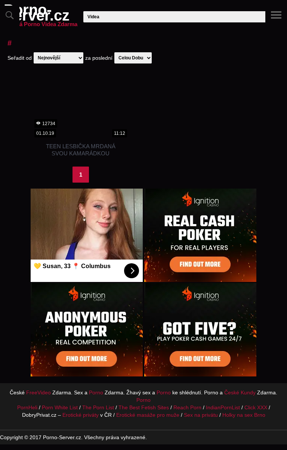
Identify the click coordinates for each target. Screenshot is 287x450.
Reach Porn (187, 407)
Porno (96, 392)
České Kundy (240, 392)
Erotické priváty (80, 415)
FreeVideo (38, 392)
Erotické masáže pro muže (147, 415)
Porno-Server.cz (40, 17)
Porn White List (60, 407)
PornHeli (27, 407)
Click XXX (255, 407)
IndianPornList (223, 407)
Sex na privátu (201, 415)
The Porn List (98, 407)
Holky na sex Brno (243, 415)
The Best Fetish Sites (143, 407)
